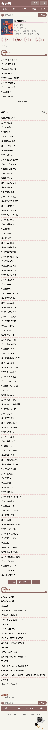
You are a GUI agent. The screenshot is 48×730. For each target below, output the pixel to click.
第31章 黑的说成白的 (9, 257)
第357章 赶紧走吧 (8, 83)
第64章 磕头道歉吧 (8, 409)
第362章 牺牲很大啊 (31, 34)
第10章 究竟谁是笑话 (9, 160)
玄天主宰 (4, 606)
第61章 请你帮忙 (7, 395)
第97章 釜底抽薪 (7, 561)
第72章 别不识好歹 (8, 446)
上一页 (12, 582)
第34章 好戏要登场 (8, 271)
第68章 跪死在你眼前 (9, 427)
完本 (34, 9)
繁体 (32, 715)
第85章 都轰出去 (7, 506)
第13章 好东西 (7, 174)
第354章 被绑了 (7, 97)
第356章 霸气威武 (8, 87)
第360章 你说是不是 (9, 69)
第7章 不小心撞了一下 (10, 146)
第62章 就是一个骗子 (9, 400)
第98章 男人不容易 (8, 566)
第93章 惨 (5, 543)
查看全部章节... (24, 101)
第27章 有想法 (7, 238)
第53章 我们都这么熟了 (10, 358)
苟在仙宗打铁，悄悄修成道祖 (13, 671)
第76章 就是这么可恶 (9, 464)
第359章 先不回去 (8, 74)
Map (13, 697)
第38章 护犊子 (7, 289)
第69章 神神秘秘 (7, 432)
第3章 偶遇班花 (7, 127)
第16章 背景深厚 (7, 187)
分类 (5, 9)
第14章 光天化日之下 (9, 178)
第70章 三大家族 (7, 437)
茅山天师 (4, 661)
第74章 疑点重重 (7, 455)
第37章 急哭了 (7, 284)
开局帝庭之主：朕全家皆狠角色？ (14, 610)
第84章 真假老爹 (7, 501)
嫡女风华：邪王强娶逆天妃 (12, 638)
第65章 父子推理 (7, 414)
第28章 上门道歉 (7, 243)
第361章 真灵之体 (8, 64)
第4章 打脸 (5, 132)
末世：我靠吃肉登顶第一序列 (13, 620)
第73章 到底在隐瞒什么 (10, 451)
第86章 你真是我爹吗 (9, 511)
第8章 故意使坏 (7, 150)
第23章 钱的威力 (7, 220)
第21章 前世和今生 (8, 210)
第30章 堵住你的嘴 (8, 252)
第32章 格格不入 (7, 261)
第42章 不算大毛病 (8, 307)
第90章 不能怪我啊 (8, 529)
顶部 (41, 708)
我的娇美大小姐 (7, 601)
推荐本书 (29, 40)
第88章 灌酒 (6, 520)
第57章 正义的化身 (8, 377)
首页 (7, 708)
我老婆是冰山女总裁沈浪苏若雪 (13, 634)
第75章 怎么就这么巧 (9, 460)
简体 (38, 715)
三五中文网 (5, 697)
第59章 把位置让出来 (9, 386)
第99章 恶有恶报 (7, 571)
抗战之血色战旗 (7, 597)
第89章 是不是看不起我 (10, 524)
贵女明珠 (4, 647)
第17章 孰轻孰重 (7, 192)
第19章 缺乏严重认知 (9, 201)
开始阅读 (42, 112)
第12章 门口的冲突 (8, 169)
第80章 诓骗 (6, 483)
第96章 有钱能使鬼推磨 (10, 557)
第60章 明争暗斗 (7, 391)
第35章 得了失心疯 (8, 275)
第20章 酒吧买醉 (7, 206)
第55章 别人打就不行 (9, 367)
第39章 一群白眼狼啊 (9, 294)
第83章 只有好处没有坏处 (11, 497)
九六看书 (8, 4)
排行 (14, 9)
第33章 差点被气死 (8, 266)
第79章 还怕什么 (7, 478)
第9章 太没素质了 (8, 155)
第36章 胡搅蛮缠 (7, 280)
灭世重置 (4, 680)
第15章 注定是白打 (8, 183)
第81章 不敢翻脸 (7, 488)
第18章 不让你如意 (8, 197)
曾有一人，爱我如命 (9, 684)
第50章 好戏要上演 (8, 344)
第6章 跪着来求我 (8, 141)
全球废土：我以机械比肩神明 (13, 643)
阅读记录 (29, 708)
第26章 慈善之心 (7, 234)
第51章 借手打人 (7, 349)
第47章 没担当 (7, 331)
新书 (24, 9)
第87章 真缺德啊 (7, 515)
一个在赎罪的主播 (8, 629)
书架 (18, 708)
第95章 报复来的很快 (9, 552)
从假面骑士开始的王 (9, 615)
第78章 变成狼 (7, 474)
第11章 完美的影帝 (8, 164)
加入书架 (40, 40)
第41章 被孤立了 (7, 303)
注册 (43, 3)
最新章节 (6, 53)
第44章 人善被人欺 (8, 317)
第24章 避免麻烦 (7, 224)
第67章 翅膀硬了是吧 (9, 423)
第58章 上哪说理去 (8, 381)
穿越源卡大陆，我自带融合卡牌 (13, 657)
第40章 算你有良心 (8, 298)
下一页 (36, 582)
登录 (35, 3)
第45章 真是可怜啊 (8, 321)
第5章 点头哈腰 (7, 137)
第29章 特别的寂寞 (8, 247)
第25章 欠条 (6, 229)
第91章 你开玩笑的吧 (9, 534)
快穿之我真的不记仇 (9, 652)
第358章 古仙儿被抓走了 (11, 78)
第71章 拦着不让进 (8, 441)
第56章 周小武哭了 (8, 372)
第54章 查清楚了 (7, 363)
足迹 (43, 9)
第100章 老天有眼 (8, 575)
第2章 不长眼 (6, 123)
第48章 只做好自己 (8, 335)
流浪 (21, 25)
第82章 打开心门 (7, 492)
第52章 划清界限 (7, 354)
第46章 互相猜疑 (7, 326)
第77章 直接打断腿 (8, 469)
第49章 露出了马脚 (8, 340)
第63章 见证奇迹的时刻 (10, 404)
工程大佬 (4, 624)
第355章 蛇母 (6, 92)
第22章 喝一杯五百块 (9, 215)
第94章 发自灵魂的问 (9, 548)
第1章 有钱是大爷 (8, 118)
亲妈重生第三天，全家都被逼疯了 (14, 666)
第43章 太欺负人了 (8, 312)
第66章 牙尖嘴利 (7, 418)
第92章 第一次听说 (8, 538)
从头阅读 (6, 40)
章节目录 (18, 40)
